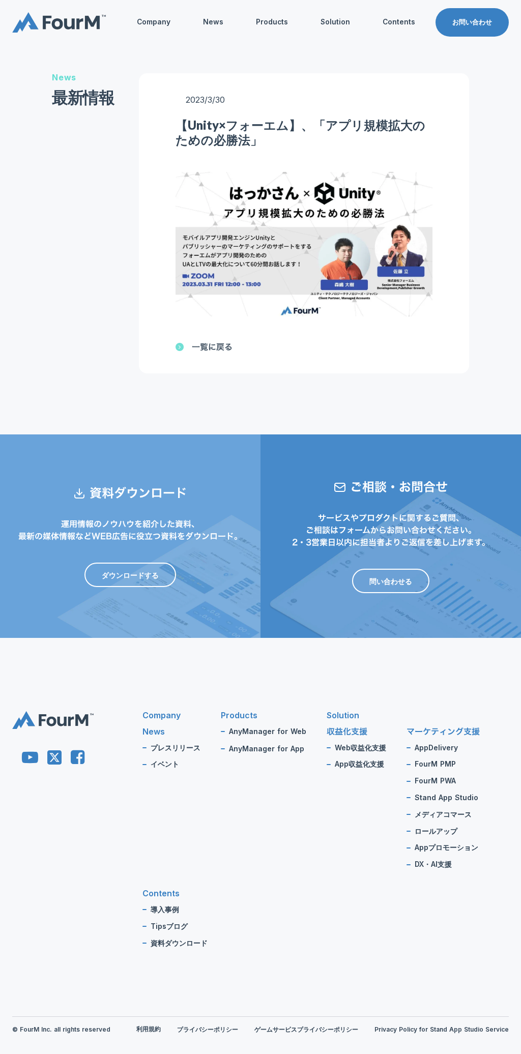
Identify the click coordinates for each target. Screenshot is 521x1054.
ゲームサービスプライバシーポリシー (306, 1030)
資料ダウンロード (390, 90)
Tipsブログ (380, 74)
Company (153, 22)
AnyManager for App (266, 749)
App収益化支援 (359, 764)
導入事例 (165, 909)
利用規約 (148, 1029)
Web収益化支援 (360, 748)
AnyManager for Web (267, 731)
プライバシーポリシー (207, 1030)
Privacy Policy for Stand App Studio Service (441, 1030)
